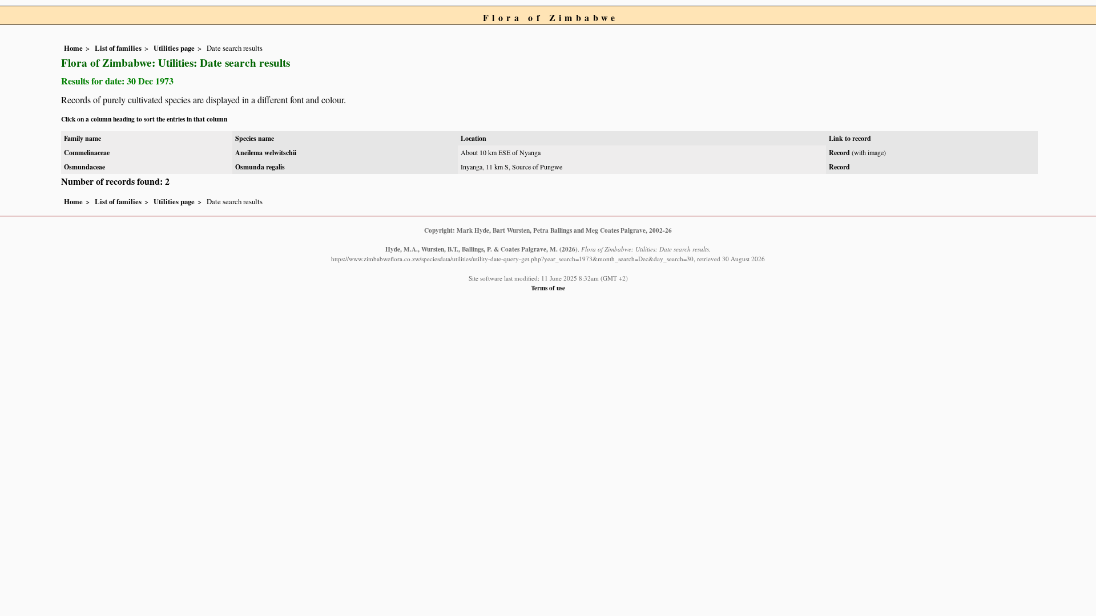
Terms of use (548, 288)
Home (73, 48)
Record (839, 152)
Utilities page (174, 48)
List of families (118, 48)
